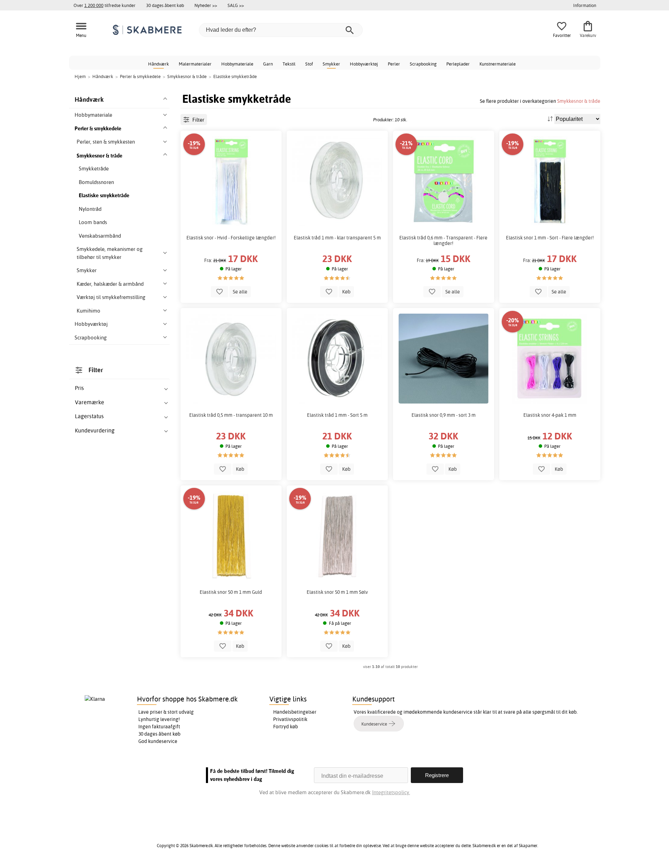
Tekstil (289, 64)
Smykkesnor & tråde (578, 101)
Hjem (80, 76)
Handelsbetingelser (294, 712)
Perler (394, 64)
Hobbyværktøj (364, 64)
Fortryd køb (285, 726)
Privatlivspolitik (290, 719)
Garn (268, 64)
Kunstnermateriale (497, 64)
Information (584, 5)
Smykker (331, 64)
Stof (309, 64)
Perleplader (458, 64)
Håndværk (158, 64)
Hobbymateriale (237, 64)
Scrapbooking (423, 64)
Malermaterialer (195, 64)
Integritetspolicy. (391, 792)
